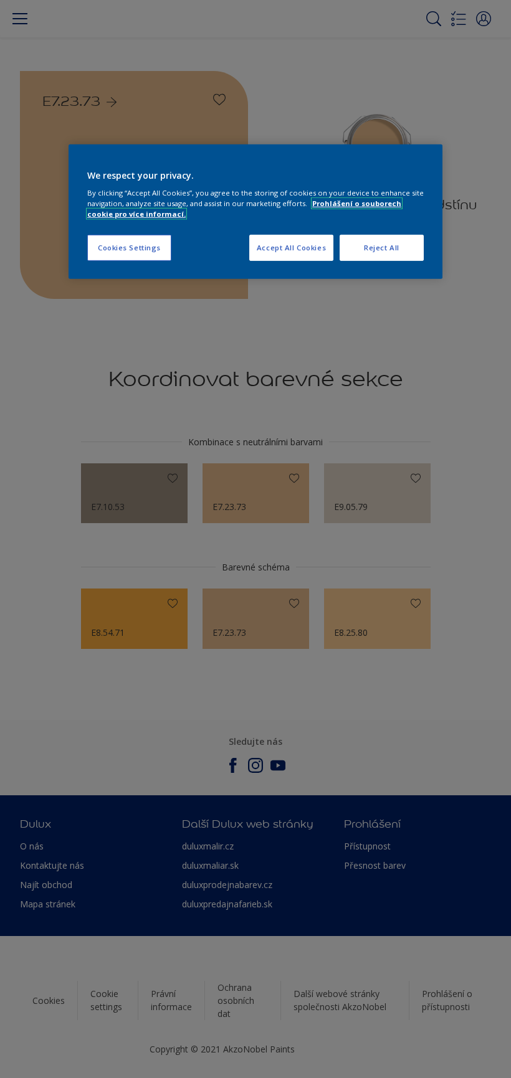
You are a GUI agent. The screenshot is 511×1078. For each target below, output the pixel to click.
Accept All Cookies (291, 247)
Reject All (381, 247)
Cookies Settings (129, 247)
